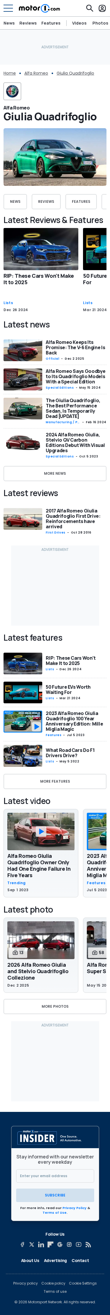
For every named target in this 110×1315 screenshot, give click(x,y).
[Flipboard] (50, 1244)
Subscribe (55, 1195)
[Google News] (60, 1244)
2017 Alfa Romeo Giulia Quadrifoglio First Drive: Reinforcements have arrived (73, 519)
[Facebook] (22, 1244)
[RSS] (88, 1244)
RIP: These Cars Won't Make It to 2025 (39, 279)
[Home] (39, 8)
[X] (32, 1244)
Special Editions (60, 387)
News (9, 23)
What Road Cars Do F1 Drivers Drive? (70, 753)
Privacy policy (25, 1283)
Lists (8, 303)
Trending (16, 883)
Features (50, 23)
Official (52, 358)
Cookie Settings (83, 1283)
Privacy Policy (74, 1208)
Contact (80, 1260)
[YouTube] (79, 1244)
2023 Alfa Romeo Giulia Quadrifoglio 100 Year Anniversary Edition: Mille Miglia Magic (74, 721)
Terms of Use (55, 1212)
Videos (79, 23)
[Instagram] (69, 1244)
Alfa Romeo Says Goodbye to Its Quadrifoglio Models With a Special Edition (75, 376)
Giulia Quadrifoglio (75, 73)
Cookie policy (53, 1283)
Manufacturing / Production (62, 422)
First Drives (55, 532)
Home (10, 73)
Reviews (28, 23)
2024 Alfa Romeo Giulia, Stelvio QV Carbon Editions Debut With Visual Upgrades (75, 442)
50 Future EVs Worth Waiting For (68, 689)
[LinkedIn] (41, 1244)
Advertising (55, 1260)
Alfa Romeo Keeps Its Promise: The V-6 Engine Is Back (75, 347)
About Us (30, 1260)
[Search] (89, 8)
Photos (100, 23)
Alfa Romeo (36, 73)
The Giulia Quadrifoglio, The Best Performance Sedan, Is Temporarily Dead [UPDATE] (73, 408)
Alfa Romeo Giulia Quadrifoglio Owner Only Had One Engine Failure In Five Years (38, 865)
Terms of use (55, 1291)
